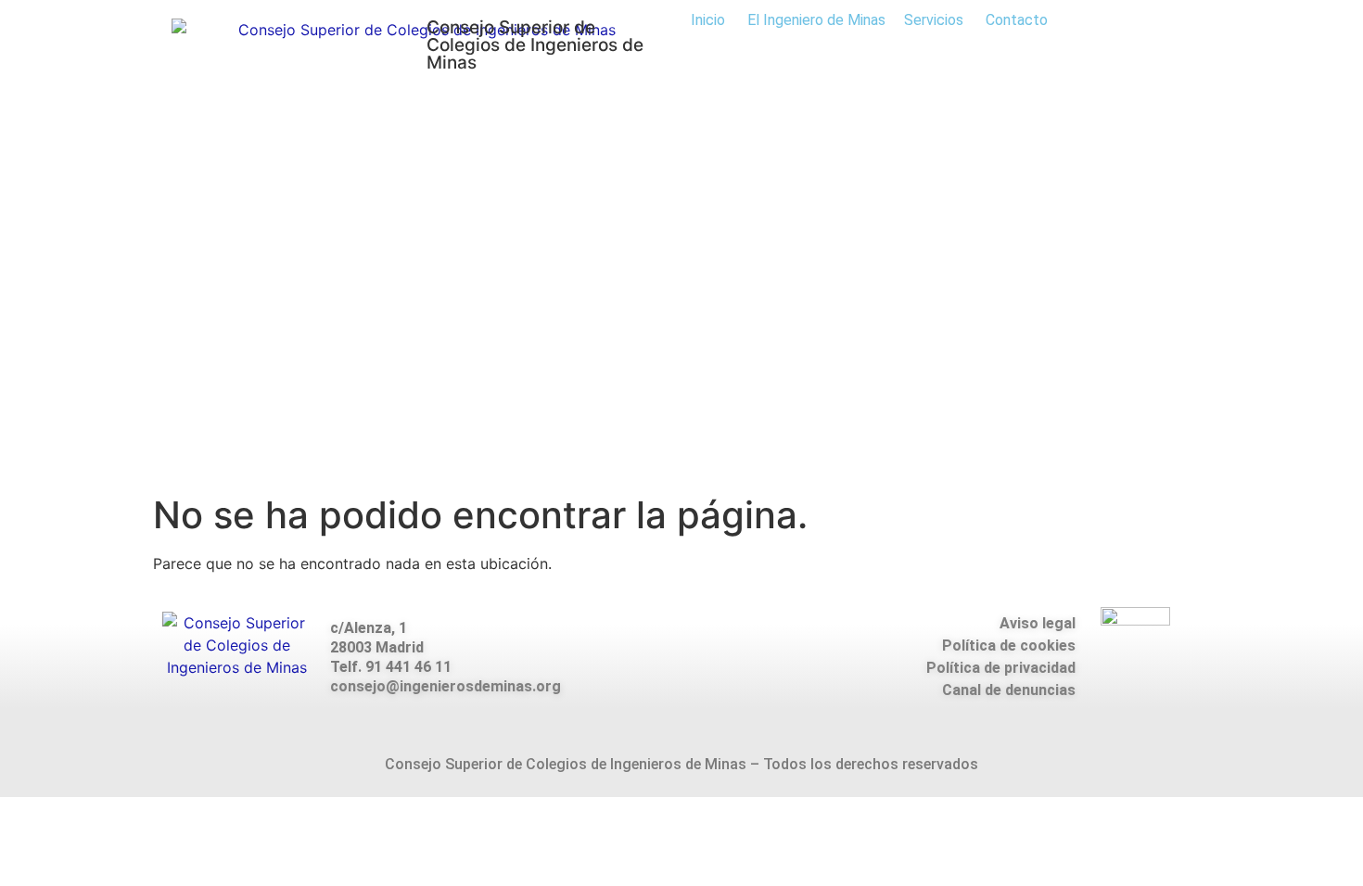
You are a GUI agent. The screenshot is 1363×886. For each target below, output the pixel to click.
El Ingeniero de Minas (816, 20)
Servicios (933, 20)
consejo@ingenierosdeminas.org (445, 686)
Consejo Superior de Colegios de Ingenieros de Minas (535, 45)
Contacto (1017, 20)
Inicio (708, 20)
